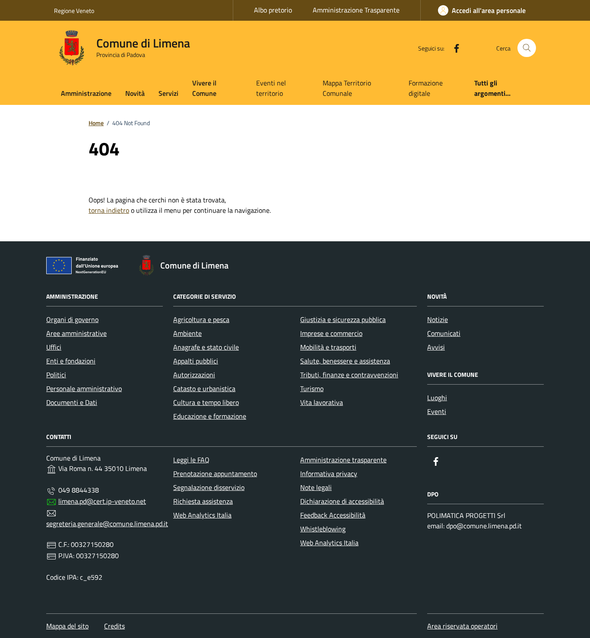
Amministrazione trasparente (343, 460)
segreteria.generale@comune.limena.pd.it (107, 523)
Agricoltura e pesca (201, 319)
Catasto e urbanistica (204, 388)
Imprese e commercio (331, 333)
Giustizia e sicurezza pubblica (343, 319)
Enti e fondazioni (70, 361)
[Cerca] (526, 48)
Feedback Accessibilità (332, 515)
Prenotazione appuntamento (215, 473)
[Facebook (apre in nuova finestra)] (453, 48)
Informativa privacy (328, 473)
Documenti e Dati (71, 402)
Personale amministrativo (84, 388)
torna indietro (109, 210)
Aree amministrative (76, 333)
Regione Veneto (74, 10)
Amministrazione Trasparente (356, 10)
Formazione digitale (426, 88)
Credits (114, 626)
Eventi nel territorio (271, 88)
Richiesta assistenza (203, 501)
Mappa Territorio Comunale (347, 88)
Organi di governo (72, 319)
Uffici (53, 347)
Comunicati (443, 333)
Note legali (316, 487)
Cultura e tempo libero (206, 402)
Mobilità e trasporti (328, 347)
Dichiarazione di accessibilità (342, 501)
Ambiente (187, 333)
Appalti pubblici (195, 361)
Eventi (436, 411)
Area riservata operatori (462, 626)
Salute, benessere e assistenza (345, 361)
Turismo (312, 388)
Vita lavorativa (321, 402)
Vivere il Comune (204, 88)
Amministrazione (86, 93)
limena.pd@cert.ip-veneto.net (102, 501)
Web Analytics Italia (202, 515)
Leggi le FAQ (191, 460)
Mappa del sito (67, 626)
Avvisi (436, 347)
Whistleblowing (323, 529)
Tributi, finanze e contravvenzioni (349, 375)
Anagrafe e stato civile (206, 347)
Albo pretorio (273, 10)
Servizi (168, 93)
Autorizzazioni (194, 375)
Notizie (437, 319)
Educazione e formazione (209, 416)
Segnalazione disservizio (208, 487)
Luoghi (437, 397)
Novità (135, 93)
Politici (56, 375)
